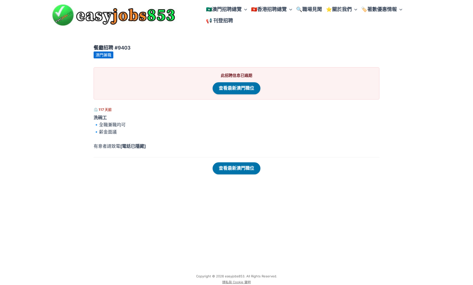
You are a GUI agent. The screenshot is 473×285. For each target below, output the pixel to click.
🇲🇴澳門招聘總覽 (224, 9)
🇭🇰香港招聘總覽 (269, 9)
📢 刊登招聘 (219, 21)
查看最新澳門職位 (236, 88)
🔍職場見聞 (309, 9)
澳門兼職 (103, 54)
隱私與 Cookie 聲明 (236, 282)
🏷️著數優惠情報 (379, 9)
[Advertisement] (236, 235)
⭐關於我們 (339, 9)
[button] (244, 9)
